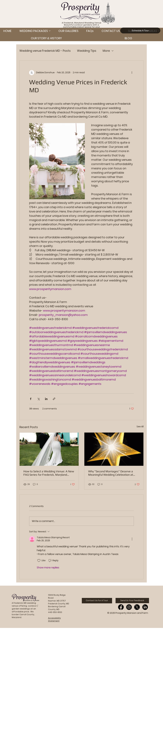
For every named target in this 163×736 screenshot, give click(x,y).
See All (140, 426)
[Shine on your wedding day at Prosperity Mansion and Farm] (113, 449)
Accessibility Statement (54, 619)
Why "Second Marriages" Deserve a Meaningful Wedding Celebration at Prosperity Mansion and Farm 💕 (110, 473)
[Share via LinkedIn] (46, 398)
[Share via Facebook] (30, 398)
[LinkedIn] (145, 607)
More (106, 51)
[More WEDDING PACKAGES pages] (49, 31)
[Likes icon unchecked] (39, 560)
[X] (137, 607)
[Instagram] (129, 607)
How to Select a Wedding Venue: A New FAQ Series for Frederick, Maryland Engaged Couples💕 (48, 473)
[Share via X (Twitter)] (38, 398)
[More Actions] (132, 539)
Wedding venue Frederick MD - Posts (45, 51)
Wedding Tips (86, 51)
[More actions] (132, 73)
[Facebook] (121, 607)
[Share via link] (54, 398)
